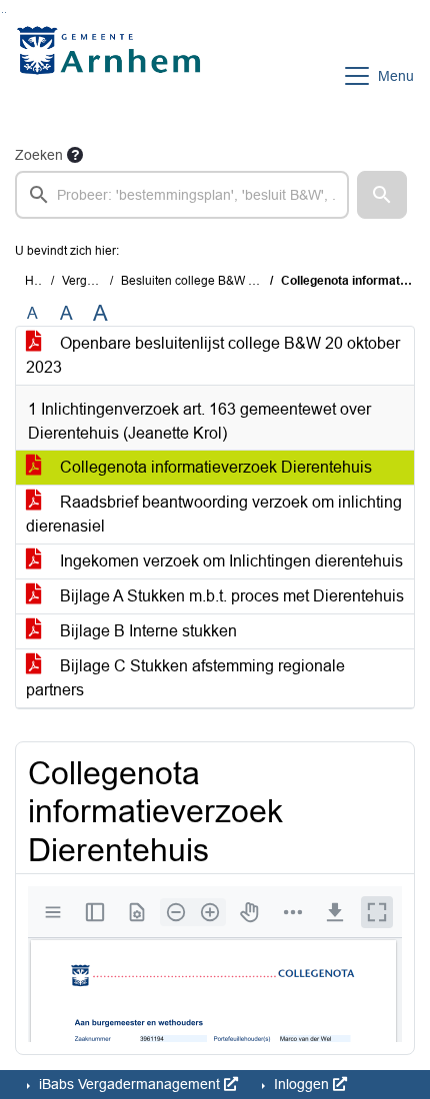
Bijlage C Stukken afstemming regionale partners (185, 677)
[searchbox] (182, 195)
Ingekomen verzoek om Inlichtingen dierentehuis (229, 560)
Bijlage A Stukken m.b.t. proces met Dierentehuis (230, 595)
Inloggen (301, 1084)
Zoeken (39, 155)
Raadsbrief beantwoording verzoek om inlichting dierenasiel (214, 514)
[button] (382, 195)
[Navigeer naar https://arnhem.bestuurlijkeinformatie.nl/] (113, 76)
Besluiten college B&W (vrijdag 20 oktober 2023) (253, 281)
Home (41, 281)
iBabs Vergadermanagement (129, 1084)
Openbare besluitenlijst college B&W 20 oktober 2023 (213, 355)
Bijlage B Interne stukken (146, 630)
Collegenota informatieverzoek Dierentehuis (214, 467)
